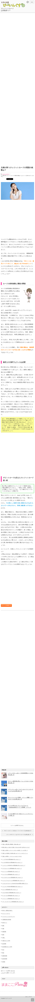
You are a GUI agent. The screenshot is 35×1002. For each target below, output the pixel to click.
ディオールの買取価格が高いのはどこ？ (11, 895)
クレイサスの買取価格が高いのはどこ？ (11, 874)
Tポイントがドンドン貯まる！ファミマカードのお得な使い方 (17, 830)
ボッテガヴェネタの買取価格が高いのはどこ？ (12, 877)
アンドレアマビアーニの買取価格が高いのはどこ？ (13, 880)
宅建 (3, 928)
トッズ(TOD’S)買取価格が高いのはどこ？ (11, 859)
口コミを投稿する (6, 605)
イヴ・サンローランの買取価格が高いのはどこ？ (13, 901)
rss (28, 2)
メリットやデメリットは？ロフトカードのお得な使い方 (18, 834)
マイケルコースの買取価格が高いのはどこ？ (12, 868)
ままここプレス (28, 996)
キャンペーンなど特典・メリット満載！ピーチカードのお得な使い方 (20, 798)
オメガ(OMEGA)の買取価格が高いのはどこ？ (12, 862)
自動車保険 (4, 955)
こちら (2, 972)
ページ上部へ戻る (32, 999)
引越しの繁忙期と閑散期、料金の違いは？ (11, 844)
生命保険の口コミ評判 (7, 946)
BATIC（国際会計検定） (7, 910)
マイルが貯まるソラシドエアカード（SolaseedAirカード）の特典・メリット (19, 806)
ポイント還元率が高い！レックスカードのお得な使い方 (20, 782)
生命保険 (4, 943)
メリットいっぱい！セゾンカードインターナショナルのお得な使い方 (20, 790)
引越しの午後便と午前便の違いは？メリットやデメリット (15, 853)
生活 (3, 949)
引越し (3, 937)
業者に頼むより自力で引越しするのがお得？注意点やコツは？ (16, 847)
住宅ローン (4, 922)
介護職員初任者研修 (6, 919)
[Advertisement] (17, 90)
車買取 (3, 961)
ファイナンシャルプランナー (8, 916)
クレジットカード (5, 174)
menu (32, 2)
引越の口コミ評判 (6, 940)
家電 (3, 934)
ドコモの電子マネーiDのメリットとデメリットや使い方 (20, 814)
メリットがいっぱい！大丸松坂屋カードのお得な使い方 (20, 773)
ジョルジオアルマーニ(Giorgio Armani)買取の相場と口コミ (15, 883)
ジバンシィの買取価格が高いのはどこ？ (11, 898)
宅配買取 (4, 931)
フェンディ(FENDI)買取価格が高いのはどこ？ (12, 886)
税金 (3, 952)
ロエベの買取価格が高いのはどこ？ (10, 889)
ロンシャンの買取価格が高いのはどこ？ (11, 871)
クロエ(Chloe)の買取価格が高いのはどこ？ (11, 892)
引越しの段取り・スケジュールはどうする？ (12, 856)
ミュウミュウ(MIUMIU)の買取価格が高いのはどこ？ (13, 865)
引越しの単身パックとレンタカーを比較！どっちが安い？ (15, 850)
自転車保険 (4, 958)
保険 (3, 925)
